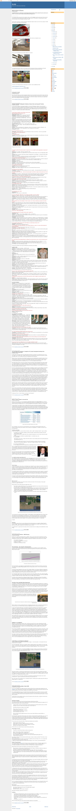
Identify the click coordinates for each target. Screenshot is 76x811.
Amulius (52, 70)
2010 (53, 24)
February (54, 62)
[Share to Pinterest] (28, 87)
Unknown (52, 89)
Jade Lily (52, 78)
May (53, 42)
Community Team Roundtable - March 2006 (20, 686)
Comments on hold (16, 92)
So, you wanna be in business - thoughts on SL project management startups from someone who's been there (28, 352)
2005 (53, 66)
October (54, 34)
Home (30, 806)
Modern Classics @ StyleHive (18, 10)
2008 (53, 27)
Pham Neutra (53, 82)
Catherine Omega (53, 73)
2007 (53, 29)
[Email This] (24, 87)
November (54, 33)
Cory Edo (52, 74)
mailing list (13, 689)
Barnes (52, 71)
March (54, 45)
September (54, 36)
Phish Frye (52, 84)
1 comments (22, 681)
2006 (53, 30)
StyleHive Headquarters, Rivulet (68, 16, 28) (18, 86)
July (53, 39)
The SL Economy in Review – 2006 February (20, 534)
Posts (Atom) (18, 808)
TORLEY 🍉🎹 (53, 88)
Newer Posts (14, 806)
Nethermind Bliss (53, 81)
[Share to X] (26, 87)
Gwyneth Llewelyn (54, 77)
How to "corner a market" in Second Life (20, 399)
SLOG (14, 4)
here (21, 743)
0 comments (22, 88)
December (54, 31)
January (54, 64)
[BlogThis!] (25, 87)
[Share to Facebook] (27, 87)
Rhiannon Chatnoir (54, 85)
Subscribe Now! (53, 9)
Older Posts (46, 806)
